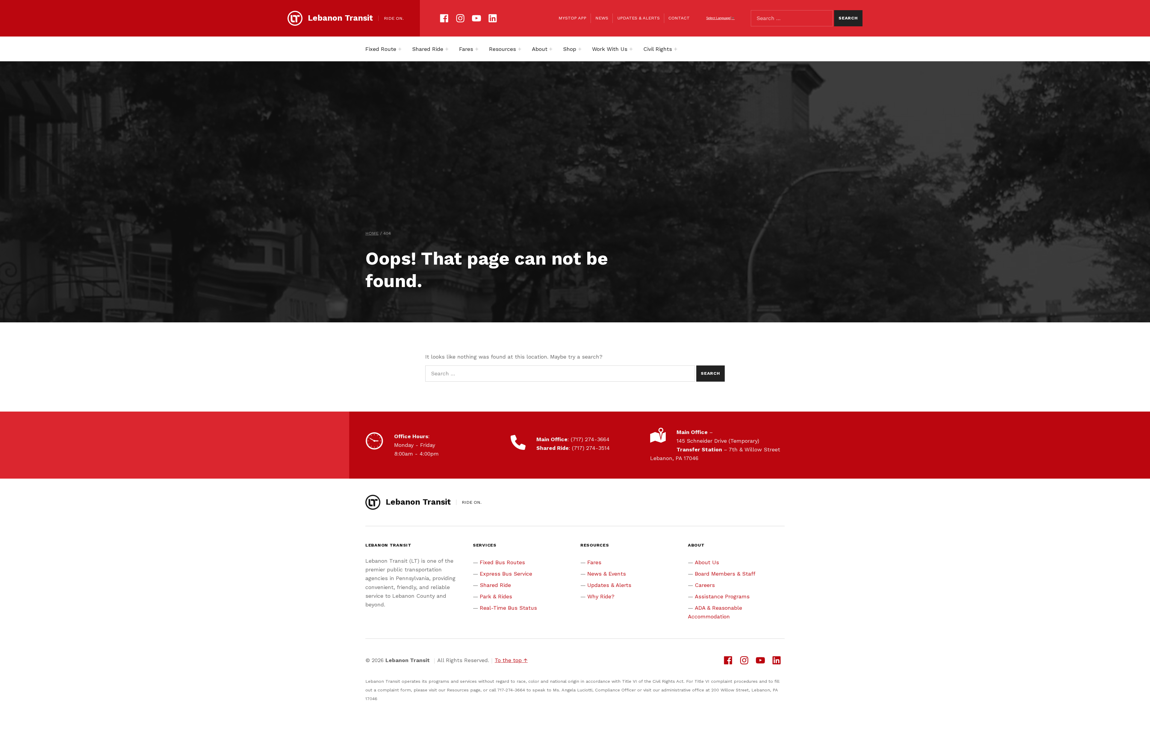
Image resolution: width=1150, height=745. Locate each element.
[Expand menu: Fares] (476, 49)
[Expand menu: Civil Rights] (675, 49)
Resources (502, 49)
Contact (679, 18)
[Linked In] (493, 17)
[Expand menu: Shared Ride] (446, 49)
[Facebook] (444, 17)
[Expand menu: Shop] (579, 49)
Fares (466, 49)
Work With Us (609, 49)
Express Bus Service (506, 573)
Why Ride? (601, 596)
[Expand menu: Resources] (519, 49)
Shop (569, 49)
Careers (705, 585)
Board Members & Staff (725, 573)
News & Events (606, 573)
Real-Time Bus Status (508, 608)
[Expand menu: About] (550, 49)
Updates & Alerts (638, 18)
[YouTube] (476, 17)
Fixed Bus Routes (502, 562)
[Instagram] (460, 17)
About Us (707, 562)
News (601, 18)
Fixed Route (380, 49)
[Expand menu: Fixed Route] (399, 49)
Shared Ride (427, 49)
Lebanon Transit (340, 18)
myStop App (572, 18)
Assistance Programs (722, 596)
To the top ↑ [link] (511, 660)
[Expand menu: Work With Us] (631, 49)
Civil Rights (657, 49)
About (539, 49)
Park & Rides (496, 596)
